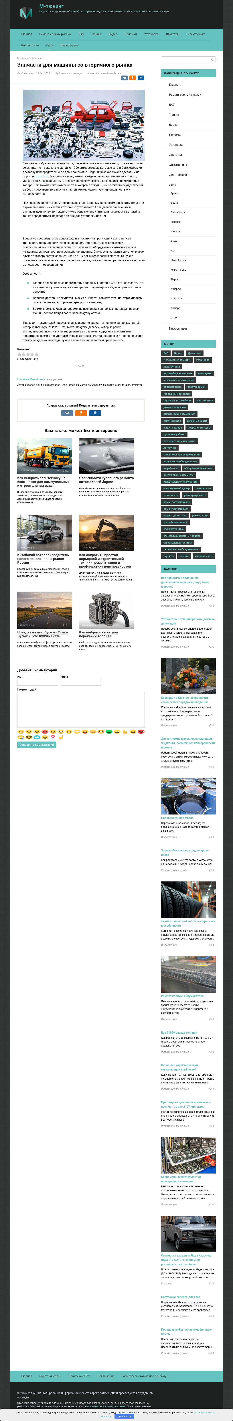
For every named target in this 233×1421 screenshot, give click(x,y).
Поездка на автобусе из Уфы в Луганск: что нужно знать (42, 634)
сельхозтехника (173, 529)
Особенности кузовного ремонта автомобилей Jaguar (106, 480)
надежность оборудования (180, 461)
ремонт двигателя (174, 515)
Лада (49, 45)
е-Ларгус (176, 289)
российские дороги (175, 522)
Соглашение (106, 1376)
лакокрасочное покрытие (179, 441)
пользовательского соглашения (106, 1406)
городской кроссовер (176, 393)
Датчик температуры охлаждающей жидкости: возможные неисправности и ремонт (188, 743)
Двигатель (173, 34)
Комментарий (26, 689)
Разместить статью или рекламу (143, 1376)
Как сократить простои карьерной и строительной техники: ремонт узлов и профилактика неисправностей (105, 560)
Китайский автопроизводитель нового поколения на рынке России (43, 559)
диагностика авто (174, 407)
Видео (113, 34)
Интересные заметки (176, 360)
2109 (174, 317)
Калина (175, 231)
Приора (175, 221)
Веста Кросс (178, 212)
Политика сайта (79, 1376)
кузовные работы (174, 434)
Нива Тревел (178, 260)
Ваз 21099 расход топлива (179, 1032)
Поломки (131, 34)
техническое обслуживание (180, 549)
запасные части (197, 420)
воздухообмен (196, 387)
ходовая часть (204, 556)
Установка (151, 34)
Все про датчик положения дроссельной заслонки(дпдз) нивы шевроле (185, 582)
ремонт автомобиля (175, 508)
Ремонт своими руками (55, 34)
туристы (168, 556)
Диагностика (30, 45)
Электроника (196, 34)
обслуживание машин (198, 468)
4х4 (173, 250)
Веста (174, 202)
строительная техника (177, 542)
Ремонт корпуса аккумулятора (182, 996)
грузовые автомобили (177, 400)
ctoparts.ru (41, 176)
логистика (169, 447)
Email (64, 677)
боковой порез (172, 387)
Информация (69, 45)
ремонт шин (200, 515)
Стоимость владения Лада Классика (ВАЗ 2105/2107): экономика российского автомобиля (186, 1260)
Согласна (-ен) (124, 1416)
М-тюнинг (51, 6)
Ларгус (175, 279)
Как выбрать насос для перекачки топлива (98, 634)
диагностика (205, 400)
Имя (20, 677)
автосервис (205, 373)
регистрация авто (195, 495)
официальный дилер (176, 488)
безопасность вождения (178, 380)
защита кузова (172, 427)
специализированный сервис (181, 536)
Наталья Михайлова (31, 379)
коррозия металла (199, 427)
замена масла (172, 420)
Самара (175, 308)
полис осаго (170, 495)
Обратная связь (50, 1376)
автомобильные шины (177, 373)
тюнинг (184, 556)
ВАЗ (81, 34)
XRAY (174, 241)
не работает (170, 468)
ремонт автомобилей (176, 502)
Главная (26, 34)
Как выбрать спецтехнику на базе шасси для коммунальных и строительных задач (43, 482)
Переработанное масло (177, 818)
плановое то (203, 488)
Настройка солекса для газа (180, 1297)
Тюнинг (96, 34)
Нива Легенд (178, 269)
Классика (176, 298)
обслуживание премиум (178, 475)
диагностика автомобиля (179, 414)
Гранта (175, 193)
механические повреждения (181, 454)
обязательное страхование (180, 481)
